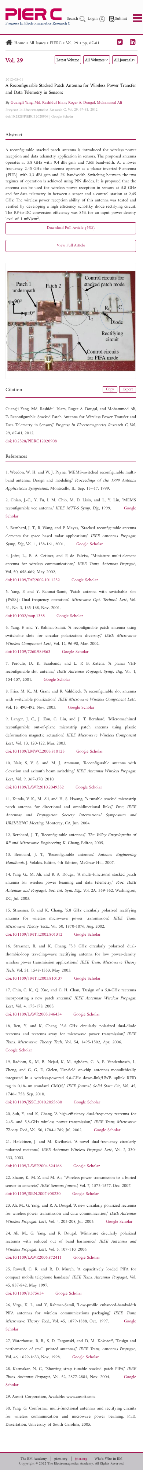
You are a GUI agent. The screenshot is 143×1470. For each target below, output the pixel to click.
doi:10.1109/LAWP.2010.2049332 (35, 787)
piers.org (60, 1459)
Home (19, 43)
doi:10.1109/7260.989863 (28, 652)
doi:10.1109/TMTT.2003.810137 (34, 979)
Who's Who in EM (108, 1459)
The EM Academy (34, 1459)
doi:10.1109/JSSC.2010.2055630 (34, 1102)
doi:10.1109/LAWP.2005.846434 (34, 1014)
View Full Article (71, 245)
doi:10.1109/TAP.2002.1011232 (33, 580)
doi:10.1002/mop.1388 (25, 616)
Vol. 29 (72, 43)
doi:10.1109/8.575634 (25, 1294)
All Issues (37, 43)
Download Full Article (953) (71, 227)
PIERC (56, 43)
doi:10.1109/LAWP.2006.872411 (34, 1258)
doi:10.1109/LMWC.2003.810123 (35, 752)
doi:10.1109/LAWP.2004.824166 (34, 1166)
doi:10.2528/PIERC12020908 (27, 117)
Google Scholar (62, 117)
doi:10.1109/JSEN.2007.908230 (33, 1194)
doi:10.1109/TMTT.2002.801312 (34, 935)
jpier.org (81, 1459)
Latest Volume (67, 60)
